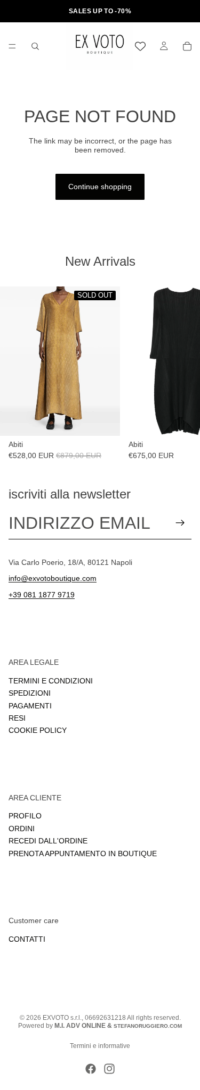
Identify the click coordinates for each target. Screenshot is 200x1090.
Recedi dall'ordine (48, 840)
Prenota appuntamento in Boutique (83, 853)
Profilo (25, 816)
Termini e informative (100, 1046)
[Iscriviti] (180, 523)
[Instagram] (109, 1068)
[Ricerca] (35, 46)
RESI (17, 718)
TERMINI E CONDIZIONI (51, 680)
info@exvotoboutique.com (53, 578)
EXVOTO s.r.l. (62, 1017)
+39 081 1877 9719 (42, 594)
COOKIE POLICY (38, 730)
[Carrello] (187, 46)
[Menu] (12, 46)
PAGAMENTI (30, 705)
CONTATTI (27, 939)
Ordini (22, 828)
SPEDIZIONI (30, 693)
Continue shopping (100, 186)
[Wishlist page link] (140, 46)
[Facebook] (90, 1068)
